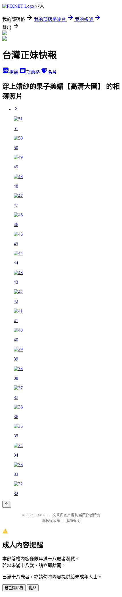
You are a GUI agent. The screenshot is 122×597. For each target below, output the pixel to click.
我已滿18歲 (14, 588)
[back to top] (6, 504)
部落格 (33, 72)
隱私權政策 (51, 520)
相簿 (14, 72)
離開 (32, 588)
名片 (52, 72)
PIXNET (40, 515)
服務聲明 (73, 520)
